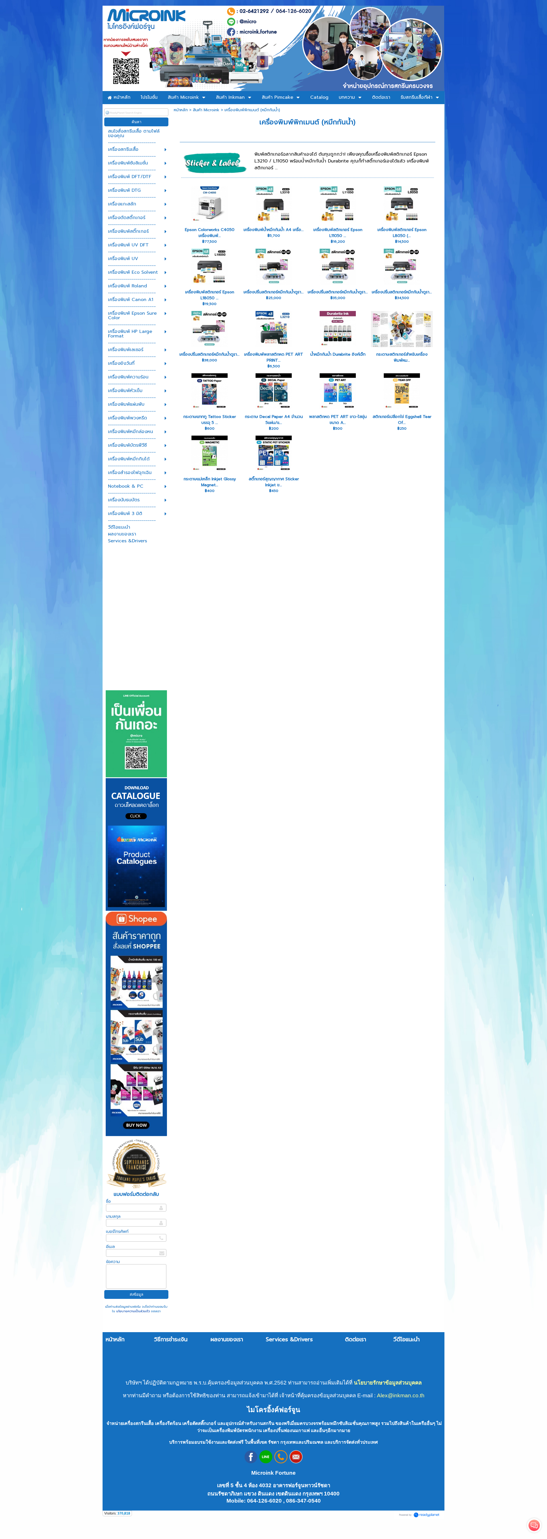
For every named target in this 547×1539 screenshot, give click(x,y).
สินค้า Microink (206, 110)
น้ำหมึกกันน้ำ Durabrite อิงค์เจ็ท (338, 354)
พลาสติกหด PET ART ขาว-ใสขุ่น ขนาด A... (338, 420)
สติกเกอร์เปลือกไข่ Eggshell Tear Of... (402, 420)
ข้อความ (113, 1262)
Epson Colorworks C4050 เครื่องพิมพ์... (209, 233)
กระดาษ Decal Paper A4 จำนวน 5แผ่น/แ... (274, 420)
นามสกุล (113, 1216)
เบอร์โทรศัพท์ (117, 1232)
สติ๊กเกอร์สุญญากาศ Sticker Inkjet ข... (274, 482)
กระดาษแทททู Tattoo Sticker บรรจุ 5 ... (209, 420)
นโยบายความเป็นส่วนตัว (133, 1311)
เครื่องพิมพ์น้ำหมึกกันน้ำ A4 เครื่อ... (274, 230)
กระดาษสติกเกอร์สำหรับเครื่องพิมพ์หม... (402, 357)
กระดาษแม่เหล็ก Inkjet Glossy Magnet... (209, 482)
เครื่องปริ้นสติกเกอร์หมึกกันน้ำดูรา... (274, 292)
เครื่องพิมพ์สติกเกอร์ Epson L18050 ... (209, 295)
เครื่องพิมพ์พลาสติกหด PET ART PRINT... (273, 357)
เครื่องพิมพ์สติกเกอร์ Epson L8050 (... (401, 233)
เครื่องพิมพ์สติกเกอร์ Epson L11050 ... (337, 233)
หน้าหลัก (181, 110)
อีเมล (110, 1247)
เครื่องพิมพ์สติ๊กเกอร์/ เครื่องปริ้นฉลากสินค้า (245, 136)
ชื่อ (108, 1201)
